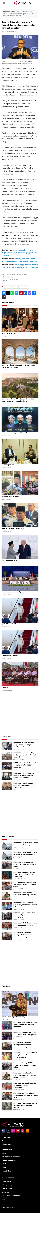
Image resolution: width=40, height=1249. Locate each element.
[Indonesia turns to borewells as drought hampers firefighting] (7, 1086)
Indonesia (24, 287)
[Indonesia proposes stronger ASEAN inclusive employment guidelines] (7, 1035)
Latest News (7, 737)
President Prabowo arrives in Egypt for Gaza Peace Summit (18, 654)
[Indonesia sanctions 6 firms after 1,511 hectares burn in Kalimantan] (7, 875)
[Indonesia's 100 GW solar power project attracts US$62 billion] (7, 906)
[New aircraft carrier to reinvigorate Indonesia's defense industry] (7, 936)
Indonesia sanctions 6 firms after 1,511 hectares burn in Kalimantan (24, 874)
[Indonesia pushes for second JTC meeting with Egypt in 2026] (20, 320)
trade (15, 287)
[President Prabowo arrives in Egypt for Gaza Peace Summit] (20, 642)
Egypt (7, 287)
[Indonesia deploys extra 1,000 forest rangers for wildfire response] (7, 1025)
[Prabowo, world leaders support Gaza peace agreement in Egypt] (20, 578)
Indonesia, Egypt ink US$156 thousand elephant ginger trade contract (19, 253)
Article (4, 1164)
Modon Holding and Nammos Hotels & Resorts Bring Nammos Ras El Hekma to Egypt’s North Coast (18, 365)
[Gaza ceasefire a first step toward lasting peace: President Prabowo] (20, 515)
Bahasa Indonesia (8, 1178)
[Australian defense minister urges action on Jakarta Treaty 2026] (7, 1096)
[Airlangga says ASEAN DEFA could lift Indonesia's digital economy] (20, 1003)
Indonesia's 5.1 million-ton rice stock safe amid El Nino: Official (25, 1105)
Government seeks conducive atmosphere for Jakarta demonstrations (25, 1055)
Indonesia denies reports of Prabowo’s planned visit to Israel (18, 495)
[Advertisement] (20, 713)
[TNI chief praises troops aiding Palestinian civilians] (20, 674)
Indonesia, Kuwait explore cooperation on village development (23, 745)
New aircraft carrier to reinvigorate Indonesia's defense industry (22, 935)
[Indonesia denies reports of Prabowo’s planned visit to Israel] (20, 483)
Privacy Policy (7, 1185)
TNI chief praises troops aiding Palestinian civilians (19, 686)
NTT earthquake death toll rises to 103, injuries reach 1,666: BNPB (24, 915)
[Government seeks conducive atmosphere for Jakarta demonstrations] (7, 1056)
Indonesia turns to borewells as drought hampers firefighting (24, 1085)
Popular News (8, 837)
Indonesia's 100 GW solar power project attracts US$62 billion (25, 905)
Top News (6, 986)
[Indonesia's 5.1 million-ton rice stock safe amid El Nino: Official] (7, 1106)
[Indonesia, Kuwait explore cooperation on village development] (7, 746)
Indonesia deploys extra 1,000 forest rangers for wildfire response (25, 1024)
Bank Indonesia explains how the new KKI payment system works (24, 885)
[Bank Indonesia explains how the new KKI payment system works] (7, 885)
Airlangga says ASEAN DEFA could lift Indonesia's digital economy (17, 1016)
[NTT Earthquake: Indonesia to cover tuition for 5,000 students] (7, 766)
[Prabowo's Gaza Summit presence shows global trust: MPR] (20, 610)
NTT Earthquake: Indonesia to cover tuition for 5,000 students (25, 765)
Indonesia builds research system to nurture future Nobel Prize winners (23, 775)
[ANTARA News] (22, 3)
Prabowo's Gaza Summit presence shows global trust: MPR (19, 623)
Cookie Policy (7, 1188)
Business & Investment (21, 11)
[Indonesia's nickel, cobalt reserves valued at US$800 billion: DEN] (7, 786)
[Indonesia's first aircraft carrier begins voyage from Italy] (7, 926)
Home (7, 11)
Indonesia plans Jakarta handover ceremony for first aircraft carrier (24, 895)
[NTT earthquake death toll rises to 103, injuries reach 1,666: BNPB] (7, 916)
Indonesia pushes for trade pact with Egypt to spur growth (20, 464)
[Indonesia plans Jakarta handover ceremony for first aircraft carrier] (7, 895)
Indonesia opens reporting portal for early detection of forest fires (24, 755)
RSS (3, 1199)
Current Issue (7, 1150)
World (4, 1153)
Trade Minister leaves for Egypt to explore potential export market (18, 15)
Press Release (7, 1171)
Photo (4, 1167)
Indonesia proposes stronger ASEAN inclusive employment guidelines (24, 1035)
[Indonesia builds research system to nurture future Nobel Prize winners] (7, 776)
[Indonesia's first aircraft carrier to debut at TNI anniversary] (7, 855)
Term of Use (6, 1181)
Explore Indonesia (8, 1160)
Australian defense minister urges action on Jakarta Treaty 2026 (25, 1095)
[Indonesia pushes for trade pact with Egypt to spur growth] (20, 451)
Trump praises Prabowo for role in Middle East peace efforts (19, 559)
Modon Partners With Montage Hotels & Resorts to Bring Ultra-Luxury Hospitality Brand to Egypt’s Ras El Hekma (18, 399)
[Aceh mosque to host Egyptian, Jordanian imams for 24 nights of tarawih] (20, 419)
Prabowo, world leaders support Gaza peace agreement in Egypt (17, 591)
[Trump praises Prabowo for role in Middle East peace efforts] (20, 547)
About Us (5, 1192)
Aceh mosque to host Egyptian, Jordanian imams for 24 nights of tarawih (19, 432)
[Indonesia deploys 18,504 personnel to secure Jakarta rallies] (7, 865)
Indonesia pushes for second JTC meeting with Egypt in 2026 (19, 332)
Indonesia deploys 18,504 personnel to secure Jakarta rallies (24, 864)
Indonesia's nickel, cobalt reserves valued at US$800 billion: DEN (24, 785)
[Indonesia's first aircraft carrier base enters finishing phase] (7, 846)
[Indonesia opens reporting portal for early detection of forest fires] (7, 756)
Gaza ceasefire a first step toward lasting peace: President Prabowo (19, 527)
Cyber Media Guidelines (11, 1195)
